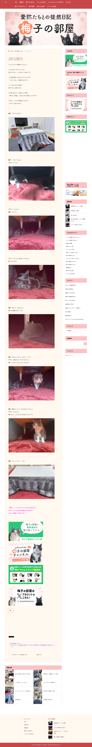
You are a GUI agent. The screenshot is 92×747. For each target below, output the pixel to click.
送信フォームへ (69, 355)
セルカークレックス (15, 645)
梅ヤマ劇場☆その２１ (19, 59)
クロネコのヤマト (30, 645)
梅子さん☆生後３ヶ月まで (72, 252)
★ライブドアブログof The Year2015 (74, 319)
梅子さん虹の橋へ (41, 6)
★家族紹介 (68, 267)
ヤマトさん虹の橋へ (52, 6)
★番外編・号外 (69, 304)
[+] (75, 285)
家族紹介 (22, 2)
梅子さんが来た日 (30, 2)
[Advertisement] (33, 623)
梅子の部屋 (24, 645)
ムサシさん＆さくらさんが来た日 (55, 2)
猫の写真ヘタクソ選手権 (38, 645)
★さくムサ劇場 (70, 285)
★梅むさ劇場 (69, 243)
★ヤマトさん (69, 300)
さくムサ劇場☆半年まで (71, 240)
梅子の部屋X (31, 6)
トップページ (16, 2)
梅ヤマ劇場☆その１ (70, 255)
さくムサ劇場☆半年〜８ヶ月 (72, 237)
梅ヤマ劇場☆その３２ (71, 261)
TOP (25, 721)
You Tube (68, 2)
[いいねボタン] (10, 610)
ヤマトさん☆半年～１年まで (72, 258)
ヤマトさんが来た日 (41, 2)
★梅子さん (69, 292)
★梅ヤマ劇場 (69, 296)
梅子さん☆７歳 (69, 246)
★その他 (68, 311)
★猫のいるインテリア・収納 (72, 308)
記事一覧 (26, 724)
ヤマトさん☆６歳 (70, 249)
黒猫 (20, 645)
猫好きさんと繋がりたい (48, 645)
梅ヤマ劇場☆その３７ (71, 264)
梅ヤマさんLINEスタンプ (20, 6)
